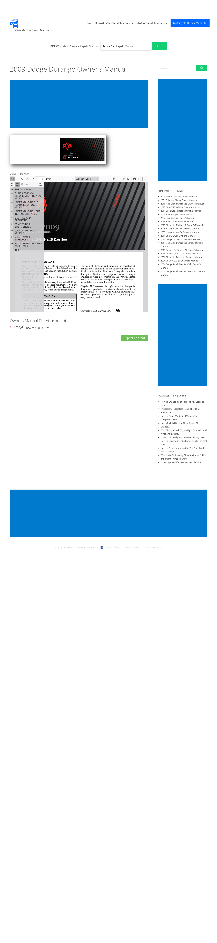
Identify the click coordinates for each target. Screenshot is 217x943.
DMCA (128, 547)
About (137, 547)
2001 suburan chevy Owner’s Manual (179, 200)
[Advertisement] (80, 104)
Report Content (134, 338)
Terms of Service (114, 547)
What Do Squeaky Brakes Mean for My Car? (182, 437)
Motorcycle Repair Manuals (189, 23)
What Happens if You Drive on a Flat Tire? (181, 462)
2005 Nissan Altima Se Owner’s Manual (180, 228)
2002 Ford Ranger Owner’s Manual (178, 217)
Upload (99, 23)
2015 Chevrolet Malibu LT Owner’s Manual (182, 225)
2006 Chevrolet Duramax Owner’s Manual (181, 257)
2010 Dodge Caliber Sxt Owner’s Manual (180, 239)
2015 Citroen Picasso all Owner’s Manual (181, 253)
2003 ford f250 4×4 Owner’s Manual (179, 196)
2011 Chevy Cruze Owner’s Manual (178, 235)
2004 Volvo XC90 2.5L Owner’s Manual (180, 260)
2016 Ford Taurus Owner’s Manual (177, 221)
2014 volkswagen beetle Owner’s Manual (181, 210)
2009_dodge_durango (28, 327)
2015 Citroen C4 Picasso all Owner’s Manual (182, 249)
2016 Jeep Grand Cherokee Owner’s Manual (182, 203)
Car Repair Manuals (118, 23)
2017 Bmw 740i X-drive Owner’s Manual (180, 207)
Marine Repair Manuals (150, 23)
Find (159, 46)
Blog (89, 23)
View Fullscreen (19, 174)
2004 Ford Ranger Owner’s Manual (178, 214)
